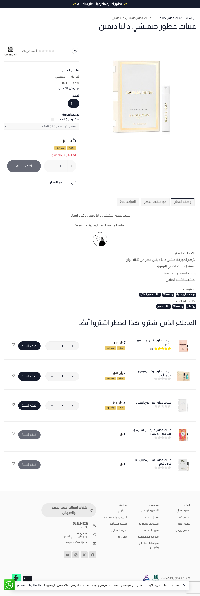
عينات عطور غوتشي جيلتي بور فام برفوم (153, 461)
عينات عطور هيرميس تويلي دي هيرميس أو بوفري (152, 431)
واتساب (83, 527)
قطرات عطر (152, 516)
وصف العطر (182, 202)
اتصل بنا (122, 536)
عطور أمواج (183, 510)
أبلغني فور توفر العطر (64, 182)
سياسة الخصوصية (148, 536)
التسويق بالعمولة (149, 523)
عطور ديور (184, 523)
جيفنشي (190, 306)
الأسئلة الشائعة (118, 523)
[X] (84, 554)
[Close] (184, 585)
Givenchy (168, 294)
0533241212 (80, 523)
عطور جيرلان (182, 530)
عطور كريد (184, 516)
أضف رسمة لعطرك (67, 119)
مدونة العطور (119, 530)
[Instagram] (75, 554)
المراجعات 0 (128, 202)
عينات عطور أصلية (185, 294)
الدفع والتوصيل (150, 510)
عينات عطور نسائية (150, 294)
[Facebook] (92, 554)
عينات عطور (163, 306)
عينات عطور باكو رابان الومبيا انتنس (153, 342)
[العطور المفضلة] (13, 345)
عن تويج (122, 510)
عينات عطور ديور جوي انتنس (153, 402)
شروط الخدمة (151, 530)
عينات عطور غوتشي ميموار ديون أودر (154, 373)
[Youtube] (67, 554)
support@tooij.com (77, 542)
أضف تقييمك (29, 51)
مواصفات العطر (155, 202)
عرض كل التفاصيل (68, 88)
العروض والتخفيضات (115, 516)
